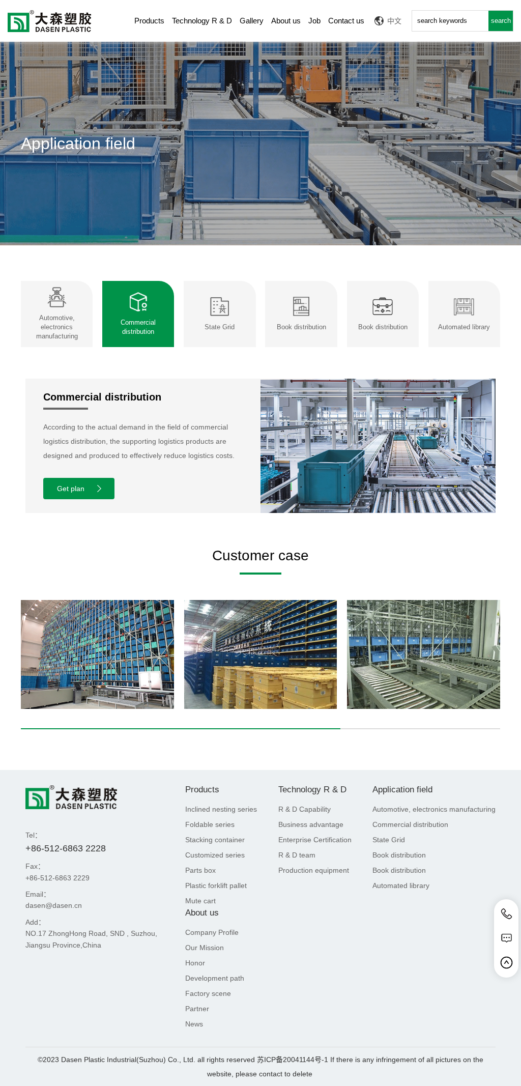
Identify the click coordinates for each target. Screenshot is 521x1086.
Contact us (346, 20)
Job (314, 20)
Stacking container (215, 840)
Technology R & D (202, 20)
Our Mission (204, 948)
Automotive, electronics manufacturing (434, 809)
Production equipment (313, 870)
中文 (394, 21)
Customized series (215, 855)
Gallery (252, 20)
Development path (214, 978)
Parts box (200, 870)
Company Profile (212, 932)
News (194, 1024)
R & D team (296, 855)
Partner (197, 1009)
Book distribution (399, 855)
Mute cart (200, 901)
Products (149, 20)
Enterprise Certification (315, 840)
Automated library (400, 885)
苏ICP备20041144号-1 (292, 1059)
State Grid (388, 840)
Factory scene (208, 993)
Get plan (70, 488)
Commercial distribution (410, 824)
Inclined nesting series (221, 809)
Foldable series (210, 824)
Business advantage (310, 824)
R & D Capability (304, 809)
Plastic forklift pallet (216, 885)
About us (286, 20)
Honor (195, 963)
